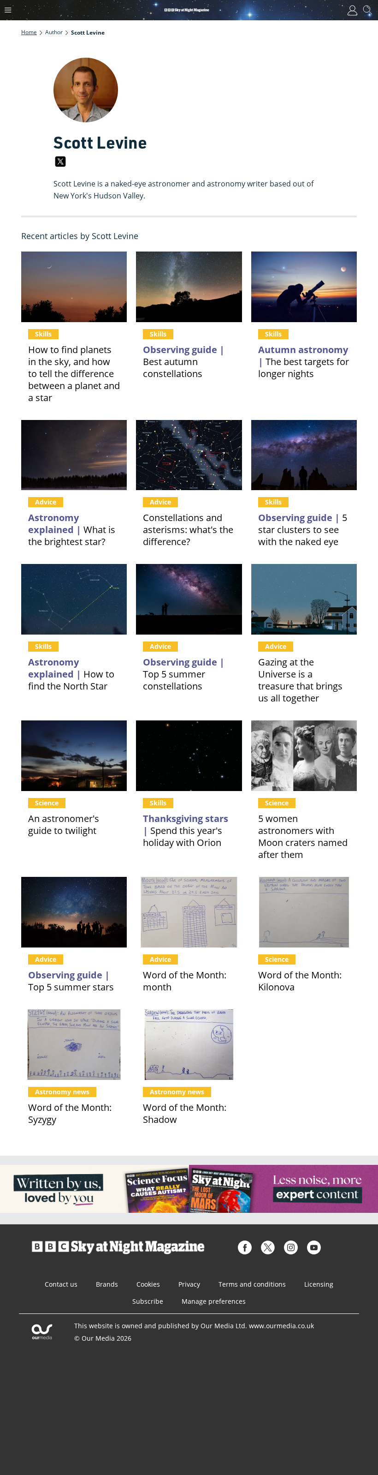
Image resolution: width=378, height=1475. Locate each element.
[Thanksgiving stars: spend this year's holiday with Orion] (189, 755)
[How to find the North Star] (74, 599)
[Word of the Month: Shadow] (189, 1044)
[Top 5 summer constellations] (189, 599)
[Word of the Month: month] (189, 912)
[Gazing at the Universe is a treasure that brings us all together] (304, 599)
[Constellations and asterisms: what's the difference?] (189, 455)
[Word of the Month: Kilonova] (304, 912)
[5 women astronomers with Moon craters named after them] (304, 755)
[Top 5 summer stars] (74, 912)
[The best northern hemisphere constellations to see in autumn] (189, 287)
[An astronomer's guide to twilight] (74, 755)
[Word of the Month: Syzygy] (74, 1044)
